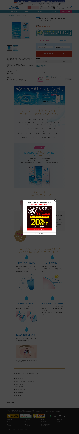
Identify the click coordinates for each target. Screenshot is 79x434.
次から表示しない (40, 233)
